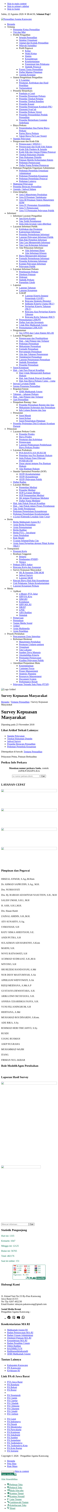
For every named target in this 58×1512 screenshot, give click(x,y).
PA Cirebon (12, 1414)
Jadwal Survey (14, 741)
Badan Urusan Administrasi (20, 1335)
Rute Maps (12, 1466)
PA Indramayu (14, 1421)
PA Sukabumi (13, 1435)
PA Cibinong (13, 1406)
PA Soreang (12, 1451)
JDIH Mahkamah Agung (18, 1354)
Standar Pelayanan (16, 736)
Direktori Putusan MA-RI (19, 1338)
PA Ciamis (12, 1398)
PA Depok (12, 1424)
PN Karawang (14, 1368)
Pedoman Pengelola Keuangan (21, 746)
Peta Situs (11, 1463)
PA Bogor (12, 1390)
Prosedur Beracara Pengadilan (21, 744)
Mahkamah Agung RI (17, 1330)
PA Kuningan (13, 1432)
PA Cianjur (12, 1400)
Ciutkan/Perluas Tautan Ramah (7, 1471)
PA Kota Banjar (14, 1448)
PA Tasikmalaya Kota (17, 1445)
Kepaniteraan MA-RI (17, 1340)
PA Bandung (13, 1384)
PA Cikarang (13, 1408)
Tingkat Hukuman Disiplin (19, 738)
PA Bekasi (12, 1387)
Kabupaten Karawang (17, 1365)
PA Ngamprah (14, 1395)
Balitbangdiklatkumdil (17, 1351)
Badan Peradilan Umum (18, 1343)
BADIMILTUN (14, 1348)
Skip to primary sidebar (18, 6)
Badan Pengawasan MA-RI (20, 1332)
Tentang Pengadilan (33, 751)
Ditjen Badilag (14, 1346)
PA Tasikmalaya (14, 1443)
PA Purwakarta (14, 1429)
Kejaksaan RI (13, 1370)
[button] (9, 1474)
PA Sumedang (14, 1440)
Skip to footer (13, 9)
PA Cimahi (12, 1411)
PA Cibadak (12, 1403)
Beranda (11, 1461)
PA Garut (11, 1419)
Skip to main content (16, 3)
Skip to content (22, 1471)
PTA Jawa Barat (14, 1382)
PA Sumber (12, 1437)
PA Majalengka (14, 1427)
